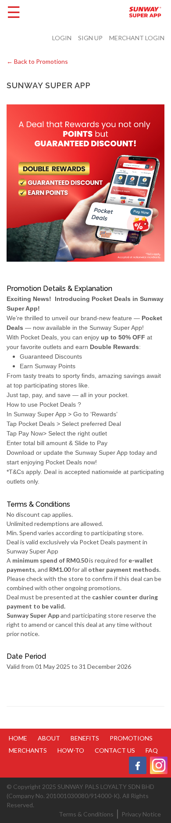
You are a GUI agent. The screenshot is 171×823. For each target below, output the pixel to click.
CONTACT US (115, 750)
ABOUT (49, 738)
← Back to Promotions (37, 61)
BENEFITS (85, 738)
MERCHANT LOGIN (136, 37)
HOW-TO (70, 750)
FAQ (152, 750)
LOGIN (61, 37)
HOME (18, 738)
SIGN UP (90, 37)
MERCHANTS (28, 750)
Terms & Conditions (86, 814)
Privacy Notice (141, 814)
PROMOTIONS (131, 738)
